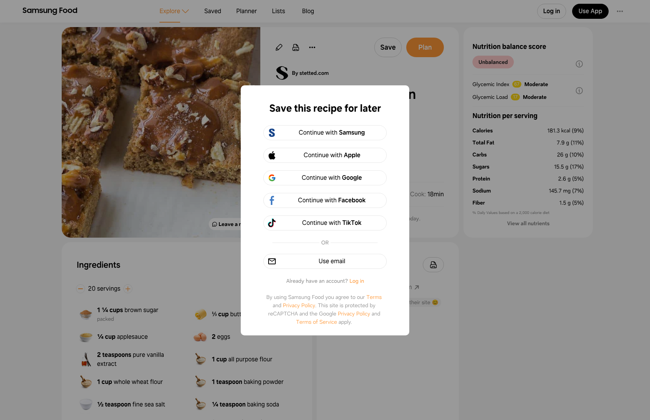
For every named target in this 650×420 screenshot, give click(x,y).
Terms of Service (316, 321)
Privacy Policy (299, 305)
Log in (356, 280)
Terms (374, 297)
